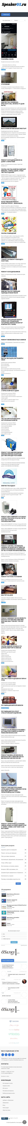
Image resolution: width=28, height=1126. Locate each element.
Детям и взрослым (6, 995)
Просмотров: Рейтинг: (13, 895)
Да (4, 934)
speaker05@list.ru (8, 1073)
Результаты (25, 945)
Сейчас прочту (6, 938)
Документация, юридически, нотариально (12, 872)
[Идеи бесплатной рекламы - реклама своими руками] (4, 914)
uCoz (8, 1076)
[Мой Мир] (12, 1054)
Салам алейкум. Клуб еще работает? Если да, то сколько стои (14, 1001)
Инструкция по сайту (8, 1083)
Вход (4, 1105)
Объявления (5, 1102)
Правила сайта (6, 1085)
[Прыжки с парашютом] (4, 902)
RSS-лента (5, 1088)
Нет (4, 936)
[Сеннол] (4, 926)
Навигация (6, 14)
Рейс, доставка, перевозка (8, 856)
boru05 (9, 971)
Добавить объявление (8, 1100)
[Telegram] (9, 1054)
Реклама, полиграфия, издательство (10, 879)
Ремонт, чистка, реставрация (8, 853)
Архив (22, 945)
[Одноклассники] (6, 1054)
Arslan (3, 979)
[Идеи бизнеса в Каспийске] (4, 920)
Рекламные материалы (8, 1090)
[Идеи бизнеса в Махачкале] (4, 896)
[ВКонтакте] (2, 1054)
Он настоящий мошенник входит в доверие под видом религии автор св (8, 966)
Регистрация (6, 1107)
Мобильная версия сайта (9, 1093)
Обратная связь (6, 1110)
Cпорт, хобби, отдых (6, 862)
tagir (3, 992)
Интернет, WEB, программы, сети (9, 869)
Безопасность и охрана (7, 876)
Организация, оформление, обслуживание (12, 859)
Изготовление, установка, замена (10, 866)
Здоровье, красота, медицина (9, 849)
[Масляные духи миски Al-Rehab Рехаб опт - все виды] (4, 908)
